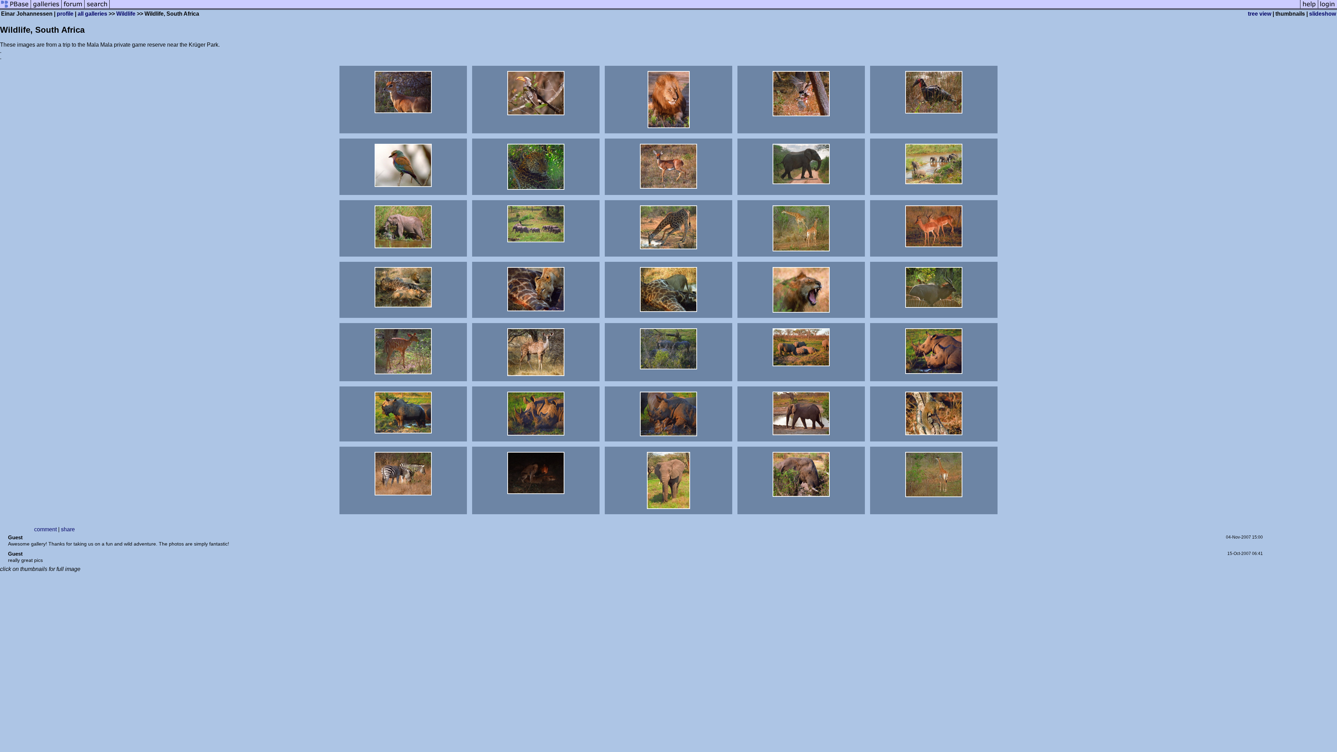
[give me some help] (1309, 8)
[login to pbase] (1327, 8)
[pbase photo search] (97, 8)
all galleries (92, 14)
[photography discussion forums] (73, 8)
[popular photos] (705, 8)
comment (45, 529)
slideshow (1322, 14)
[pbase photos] (15, 8)
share (68, 529)
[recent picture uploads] (46, 8)
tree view (1259, 14)
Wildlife (125, 14)
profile (65, 14)
